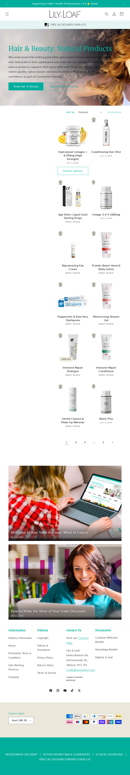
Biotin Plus (106, 418)
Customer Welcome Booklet (106, 639)
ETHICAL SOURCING (109, 754)
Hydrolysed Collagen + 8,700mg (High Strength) (72, 155)
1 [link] (67, 442)
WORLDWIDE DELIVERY (21, 754)
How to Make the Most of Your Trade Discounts (48, 611)
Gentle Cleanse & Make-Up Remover (73, 420)
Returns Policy (45, 665)
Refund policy (62, 732)
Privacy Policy (45, 657)
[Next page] (112, 442)
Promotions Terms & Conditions (19, 655)
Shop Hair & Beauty (26, 86)
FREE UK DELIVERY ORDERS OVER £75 (65, 759)
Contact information (112, 736)
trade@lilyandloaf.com (80, 669)
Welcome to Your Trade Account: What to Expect (49, 532)
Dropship (13, 677)
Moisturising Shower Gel (106, 318)
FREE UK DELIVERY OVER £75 (68, 24)
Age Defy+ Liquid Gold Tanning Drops (73, 216)
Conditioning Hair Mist (106, 151)
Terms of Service (46, 672)
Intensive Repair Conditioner (106, 369)
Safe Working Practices (16, 667)
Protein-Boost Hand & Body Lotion (106, 267)
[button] (7, 14)
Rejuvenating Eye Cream (73, 267)
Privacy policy (78, 732)
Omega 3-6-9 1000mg (106, 214)
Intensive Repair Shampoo (73, 369)
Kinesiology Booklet (106, 649)
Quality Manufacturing (64, 86)
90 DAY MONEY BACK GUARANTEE (66, 754)
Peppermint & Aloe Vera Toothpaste (73, 318)
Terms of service (96, 732)
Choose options (73, 170)
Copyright (42, 638)
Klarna (12, 645)
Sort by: (70, 112)
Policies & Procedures (43, 647)
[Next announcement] (123, 3)
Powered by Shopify (42, 732)
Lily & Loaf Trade (25, 732)
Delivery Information (20, 638)
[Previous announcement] (6, 3)
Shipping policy (114, 732)
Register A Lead (104, 657)
